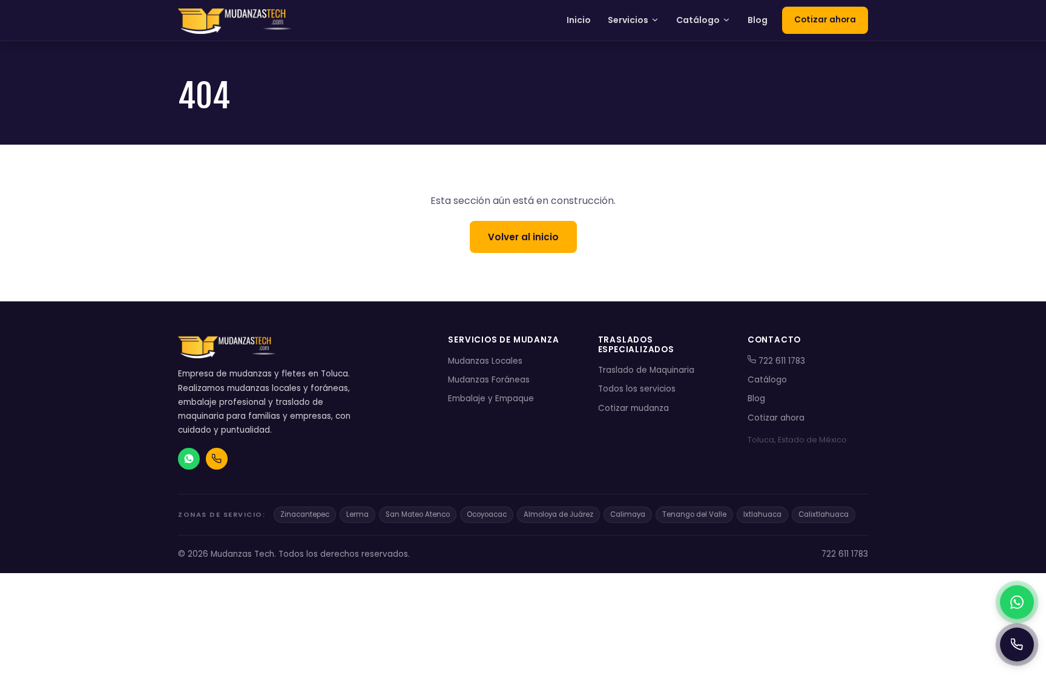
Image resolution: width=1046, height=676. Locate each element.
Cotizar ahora (825, 19)
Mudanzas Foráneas (489, 380)
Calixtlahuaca (823, 514)
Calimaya (627, 514)
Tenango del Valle (694, 514)
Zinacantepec (304, 514)
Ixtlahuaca (762, 514)
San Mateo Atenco (418, 514)
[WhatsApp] (1017, 602)
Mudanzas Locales (485, 361)
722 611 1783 (780, 361)
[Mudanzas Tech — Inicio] (236, 20)
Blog (758, 20)
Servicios (628, 20)
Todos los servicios (637, 389)
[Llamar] (1017, 644)
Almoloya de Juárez (558, 514)
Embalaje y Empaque (491, 398)
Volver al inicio (523, 237)
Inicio (579, 20)
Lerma (357, 514)
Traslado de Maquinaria (646, 370)
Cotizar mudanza (633, 408)
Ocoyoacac (487, 514)
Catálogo (698, 20)
